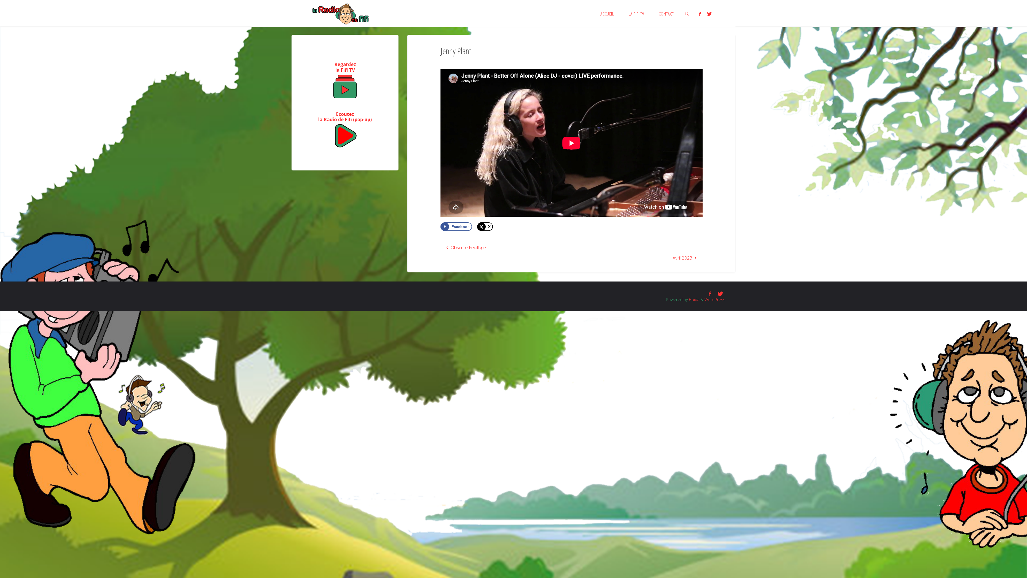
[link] (687, 13)
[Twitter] (709, 13)
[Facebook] (700, 13)
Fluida (693, 299)
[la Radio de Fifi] (341, 13)
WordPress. (715, 299)
